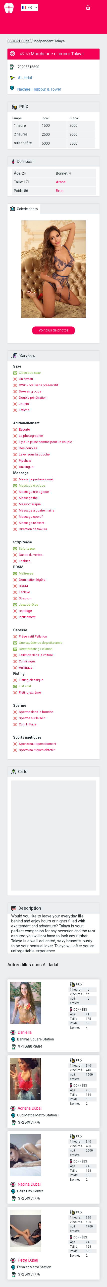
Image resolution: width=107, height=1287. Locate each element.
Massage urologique (34, 492)
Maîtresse (26, 573)
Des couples (28, 448)
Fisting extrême (30, 692)
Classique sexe (30, 373)
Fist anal (25, 686)
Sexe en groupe (30, 391)
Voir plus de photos (53, 330)
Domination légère (32, 579)
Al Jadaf (24, 77)
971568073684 (30, 1046)
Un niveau (26, 379)
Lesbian (24, 561)
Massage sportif (31, 516)
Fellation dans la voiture (36, 655)
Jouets (24, 404)
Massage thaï (28, 498)
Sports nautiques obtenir (36, 750)
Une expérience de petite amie (40, 642)
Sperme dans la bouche (36, 712)
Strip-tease (27, 548)
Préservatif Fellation (33, 636)
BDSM (23, 586)
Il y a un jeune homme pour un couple (45, 442)
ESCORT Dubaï (19, 41)
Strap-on (25, 598)
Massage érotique (32, 485)
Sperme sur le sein (32, 718)
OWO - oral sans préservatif (38, 385)
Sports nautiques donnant (37, 744)
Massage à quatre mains (36, 510)
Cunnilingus (27, 661)
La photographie (31, 436)
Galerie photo (27, 209)
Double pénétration (33, 397)
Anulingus (26, 467)
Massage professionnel (36, 479)
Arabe (61, 182)
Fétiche (24, 410)
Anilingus (25, 667)
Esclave (24, 592)
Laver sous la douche (34, 454)
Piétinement (27, 617)
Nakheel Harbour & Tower (38, 89)
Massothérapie (30, 504)
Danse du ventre (30, 555)
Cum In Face (27, 724)
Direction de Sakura (33, 529)
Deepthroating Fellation (36, 649)
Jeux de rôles (28, 604)
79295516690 (28, 67)
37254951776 (29, 1122)
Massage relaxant (31, 523)
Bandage (25, 611)
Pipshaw (25, 460)
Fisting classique (31, 680)
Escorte (24, 429)
